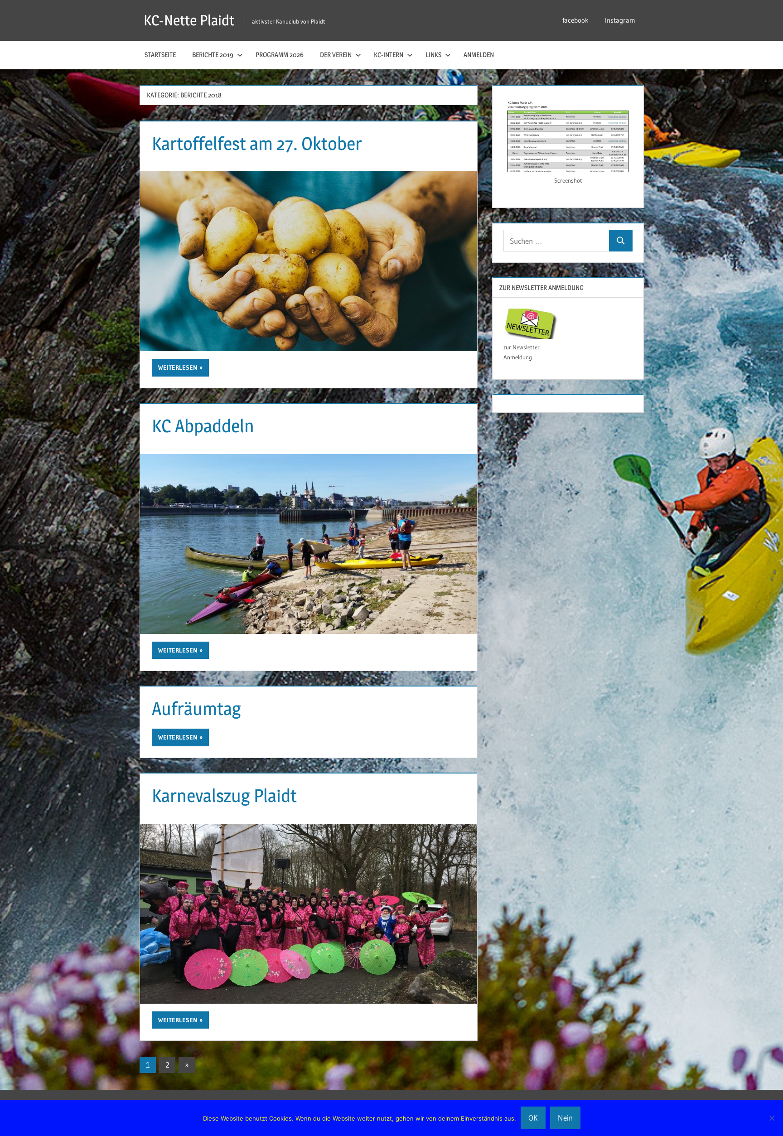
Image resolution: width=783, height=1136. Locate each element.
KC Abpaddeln (203, 426)
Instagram (620, 20)
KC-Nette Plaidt (189, 20)
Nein (565, 1117)
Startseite (160, 54)
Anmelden (479, 54)
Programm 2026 (280, 54)
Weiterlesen (178, 367)
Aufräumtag (196, 708)
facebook (575, 20)
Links (433, 54)
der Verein (336, 54)
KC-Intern (388, 54)
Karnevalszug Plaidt (224, 795)
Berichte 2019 (212, 54)
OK (533, 1117)
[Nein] (771, 1117)
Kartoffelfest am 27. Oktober (257, 143)
